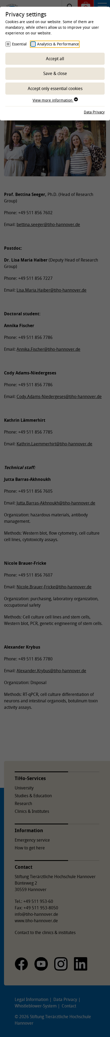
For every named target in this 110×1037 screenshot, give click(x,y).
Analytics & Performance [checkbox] (58, 44)
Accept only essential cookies (55, 88)
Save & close (55, 73)
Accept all (55, 59)
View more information (53, 100)
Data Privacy (94, 112)
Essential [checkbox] (19, 44)
